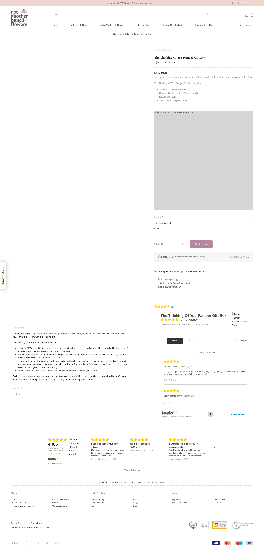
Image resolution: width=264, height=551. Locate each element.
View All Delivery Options (239, 257)
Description (18, 327)
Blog (135, 506)
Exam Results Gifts (173, 25)
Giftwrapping (98, 499)
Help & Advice (245, 25)
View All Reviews (132, 470)
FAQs (135, 502)
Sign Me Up (160, 482)
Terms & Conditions (19, 523)
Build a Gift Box (78, 25)
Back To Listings (162, 50)
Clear (157, 228)
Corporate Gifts (203, 25)
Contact (217, 502)
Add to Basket (201, 244)
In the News (219, 499)
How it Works (98, 502)
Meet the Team (179, 502)
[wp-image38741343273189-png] (203, 160)
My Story (176, 499)
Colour (158, 217)
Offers (55, 502)
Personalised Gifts (61, 499)
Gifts (54, 25)
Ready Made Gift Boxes (22, 506)
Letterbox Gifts (143, 25)
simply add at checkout (169, 287)
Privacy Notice (37, 523)
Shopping (15, 493)
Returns (137, 499)
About (175, 493)
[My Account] (246, 15)
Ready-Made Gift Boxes (111, 25)
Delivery (17, 394)
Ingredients (18, 388)
